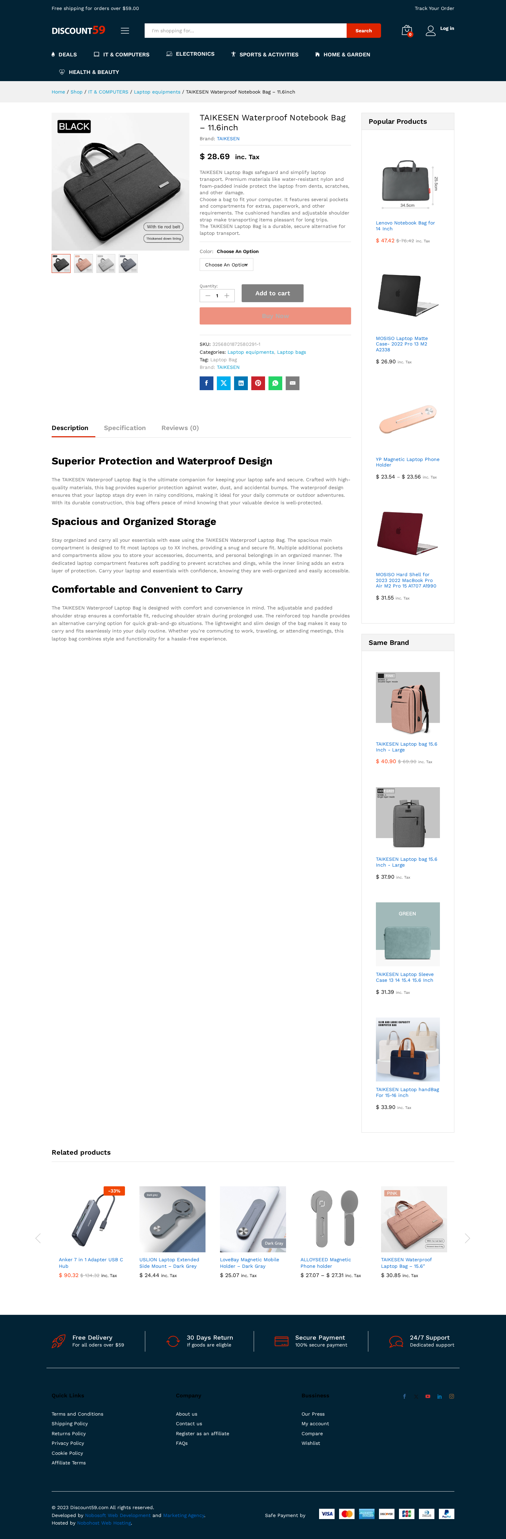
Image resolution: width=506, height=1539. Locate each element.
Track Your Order (434, 8)
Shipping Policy (70, 1423)
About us (186, 1414)
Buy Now (275, 315)
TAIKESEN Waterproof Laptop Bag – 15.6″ (406, 1262)
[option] (92, 1237)
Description (70, 428)
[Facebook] (404, 1396)
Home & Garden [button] (347, 54)
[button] (84, 1248)
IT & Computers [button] (126, 54)
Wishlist (311, 1443)
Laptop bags (291, 352)
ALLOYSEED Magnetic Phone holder (326, 1262)
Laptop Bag (223, 359)
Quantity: (209, 286)
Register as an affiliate (202, 1433)
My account (315, 1423)
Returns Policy (69, 1433)
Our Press (313, 1414)
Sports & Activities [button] (269, 54)
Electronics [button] (195, 54)
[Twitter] (416, 1396)
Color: (229, 251)
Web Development (129, 1515)
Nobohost (88, 1523)
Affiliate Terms (69, 1462)
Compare (312, 1433)
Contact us (189, 1423)
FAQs (182, 1443)
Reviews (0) (180, 428)
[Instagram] (451, 1396)
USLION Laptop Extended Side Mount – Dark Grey (169, 1262)
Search (364, 30)
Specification (125, 428)
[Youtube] (428, 1396)
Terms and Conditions (77, 1414)
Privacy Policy (68, 1443)
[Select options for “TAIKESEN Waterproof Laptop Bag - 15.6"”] (406, 1248)
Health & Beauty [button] (94, 72)
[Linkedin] (439, 1396)
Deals (68, 54)
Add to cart (272, 293)
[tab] (73, 431)
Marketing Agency (183, 1515)
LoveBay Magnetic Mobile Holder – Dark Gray (249, 1262)
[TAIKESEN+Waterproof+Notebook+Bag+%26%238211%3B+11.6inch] (224, 383)
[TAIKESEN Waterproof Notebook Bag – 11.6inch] (206, 383)
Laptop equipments (251, 352)
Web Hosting (116, 1523)
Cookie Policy (67, 1453)
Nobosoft (96, 1515)
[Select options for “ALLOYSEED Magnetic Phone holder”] (325, 1248)
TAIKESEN (228, 138)
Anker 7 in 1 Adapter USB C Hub (91, 1262)
